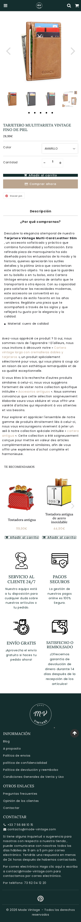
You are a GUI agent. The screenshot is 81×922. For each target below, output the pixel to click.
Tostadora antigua (22, 520)
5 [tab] (52, 113)
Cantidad (10, 162)
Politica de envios (17, 756)
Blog (6, 741)
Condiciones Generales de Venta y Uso (33, 777)
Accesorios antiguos (34, 392)
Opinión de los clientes (21, 801)
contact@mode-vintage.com (29, 871)
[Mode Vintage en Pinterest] (40, 900)
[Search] (69, 5)
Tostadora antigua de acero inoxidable (59, 518)
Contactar (11, 808)
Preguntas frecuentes (20, 794)
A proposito (12, 748)
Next (73, 50)
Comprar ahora (42, 184)
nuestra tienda (54, 841)
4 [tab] (46, 113)
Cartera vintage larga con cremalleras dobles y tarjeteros (34, 352)
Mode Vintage (29, 910)
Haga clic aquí (51, 867)
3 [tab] (40, 113)
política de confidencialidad (25, 763)
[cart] (77, 5)
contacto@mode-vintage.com (31, 829)
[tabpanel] (11, 99)
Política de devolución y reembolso (30, 770)
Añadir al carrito (61, 537)
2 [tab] (35, 113)
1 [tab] (29, 113)
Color (7, 147)
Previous (8, 50)
